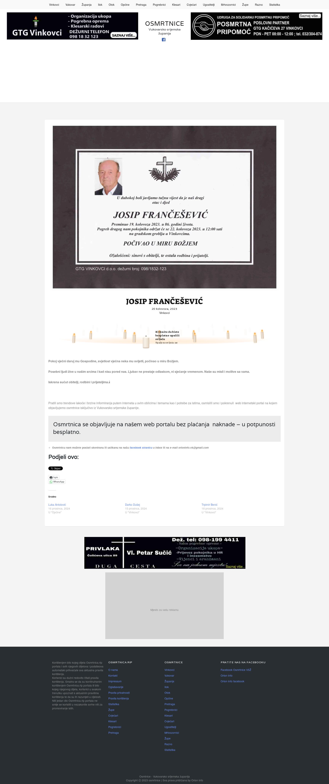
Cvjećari (191, 4)
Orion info (226, 675)
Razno (259, 4)
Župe (245, 4)
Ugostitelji (209, 4)
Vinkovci (54, 4)
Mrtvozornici (228, 4)
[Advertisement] (164, 75)
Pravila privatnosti (119, 692)
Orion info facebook (232, 681)
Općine (125, 4)
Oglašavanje (115, 687)
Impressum (114, 681)
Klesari (176, 4)
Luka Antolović (57, 504)
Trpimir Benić (209, 504)
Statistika (274, 4)
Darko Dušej (132, 504)
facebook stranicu (141, 447)
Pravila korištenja (118, 698)
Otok (111, 4)
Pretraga (141, 4)
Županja (87, 4)
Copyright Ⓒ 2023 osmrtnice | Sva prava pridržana (157, 780)
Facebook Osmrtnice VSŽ (236, 670)
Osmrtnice (164, 23)
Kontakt (112, 675)
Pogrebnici (159, 4)
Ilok (100, 4)
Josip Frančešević (164, 301)
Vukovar (70, 4)
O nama (113, 670)
